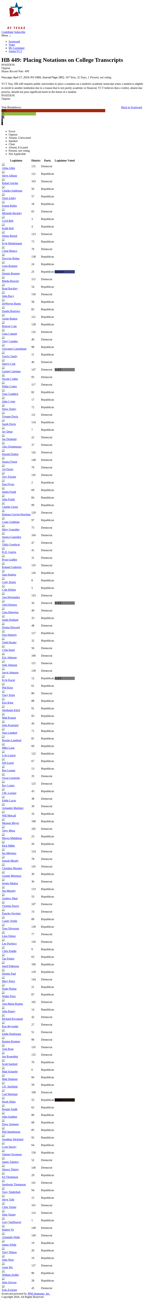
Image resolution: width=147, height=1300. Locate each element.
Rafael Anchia (10, 183)
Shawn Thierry (10, 1169)
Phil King (7, 687)
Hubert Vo (8, 1229)
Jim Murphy (9, 890)
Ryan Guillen (9, 559)
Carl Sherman (10, 1094)
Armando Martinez (12, 808)
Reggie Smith (9, 1109)
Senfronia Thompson (14, 1184)
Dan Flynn (8, 484)
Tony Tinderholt (11, 1192)
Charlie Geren (10, 506)
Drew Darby (9, 409)
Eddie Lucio (9, 800)
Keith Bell (8, 228)
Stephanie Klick (11, 710)
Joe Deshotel (9, 439)
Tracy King (8, 695)
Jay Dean (7, 431)
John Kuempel (10, 725)
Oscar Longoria (11, 777)
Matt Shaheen (10, 1079)
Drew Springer (10, 1124)
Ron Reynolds (10, 1026)
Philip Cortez (9, 386)
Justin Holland (10, 619)
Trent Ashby (9, 198)
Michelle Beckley (12, 213)
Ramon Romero (11, 1041)
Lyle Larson (9, 755)
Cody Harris (9, 582)
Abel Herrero (9, 604)
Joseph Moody (10, 860)
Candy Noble (9, 920)
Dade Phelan (9, 988)
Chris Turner (9, 1207)
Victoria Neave (10, 905)
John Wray (8, 1259)
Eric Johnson (9, 657)
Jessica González (11, 536)
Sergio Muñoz (10, 883)
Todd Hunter (9, 642)
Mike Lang (8, 747)
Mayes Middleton (12, 838)
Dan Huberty (9, 634)
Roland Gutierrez (12, 567)
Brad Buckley (10, 288)
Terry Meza (8, 830)
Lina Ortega (9, 936)
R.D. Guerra (9, 552)
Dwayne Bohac (11, 258)
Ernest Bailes (9, 205)
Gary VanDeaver (11, 1222)
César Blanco (9, 250)
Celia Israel (8, 649)
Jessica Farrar (9, 461)
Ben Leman (8, 770)
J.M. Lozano (9, 792)
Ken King (7, 702)
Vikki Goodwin (11, 544)
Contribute (7, 32)
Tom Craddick (10, 393)
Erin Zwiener (9, 1289)
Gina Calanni (9, 333)
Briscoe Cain (9, 326)
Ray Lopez (8, 785)
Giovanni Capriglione (14, 348)
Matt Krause (9, 717)
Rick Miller (8, 845)
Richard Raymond (12, 1018)
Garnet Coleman (11, 371)
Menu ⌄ (6, 35)
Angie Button (9, 318)
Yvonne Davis (10, 416)
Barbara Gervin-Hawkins (16, 514)
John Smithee (9, 1116)
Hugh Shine (9, 1101)
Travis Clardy (9, 356)
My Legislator (17, 47)
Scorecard (14, 41)
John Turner (9, 1214)
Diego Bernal (9, 235)
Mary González (11, 529)
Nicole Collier (10, 378)
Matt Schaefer (10, 1071)
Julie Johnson (9, 664)
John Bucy (8, 296)
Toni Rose (8, 1048)
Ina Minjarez (9, 853)
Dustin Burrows (11, 311)
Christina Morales (12, 868)
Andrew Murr (10, 898)
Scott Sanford (9, 1064)
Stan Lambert (9, 732)
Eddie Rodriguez (11, 1033)
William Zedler (10, 1274)
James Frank (9, 491)
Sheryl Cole (8, 363)
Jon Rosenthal (10, 1056)
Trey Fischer (9, 476)
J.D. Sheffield (10, 1086)
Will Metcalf (9, 815)
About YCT (15, 51)
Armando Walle (11, 1237)
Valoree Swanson (12, 1154)
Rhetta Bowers (10, 281)
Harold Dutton (10, 454)
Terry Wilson (9, 1252)
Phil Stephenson (11, 1131)
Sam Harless (9, 574)
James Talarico (10, 1161)
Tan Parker (8, 958)
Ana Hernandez (11, 597)
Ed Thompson (10, 1176)
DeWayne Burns (11, 303)
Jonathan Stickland (12, 1139)
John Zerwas (9, 1282)
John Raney (8, 1011)
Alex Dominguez (12, 446)
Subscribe (19, 32)
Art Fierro (7, 469)
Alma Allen (8, 168)
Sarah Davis (9, 424)
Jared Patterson (10, 966)
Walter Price (9, 996)
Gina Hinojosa (10, 612)
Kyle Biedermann (12, 243)
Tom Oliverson (10, 928)
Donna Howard (11, 627)
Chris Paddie (9, 951)
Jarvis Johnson (10, 672)
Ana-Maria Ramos (12, 1003)
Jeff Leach (8, 762)
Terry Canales (10, 341)
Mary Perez (8, 981)
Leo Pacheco (9, 943)
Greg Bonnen (9, 265)
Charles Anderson (12, 190)
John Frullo (8, 499)
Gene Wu (7, 1267)
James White (9, 1244)
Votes (12, 44)
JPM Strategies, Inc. (39, 1293)
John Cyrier (8, 401)
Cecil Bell (7, 220)
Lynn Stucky (9, 1146)
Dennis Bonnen (11, 273)
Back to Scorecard (131, 107)
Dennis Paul (9, 973)
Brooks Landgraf (11, 740)
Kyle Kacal (8, 680)
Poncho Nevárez (11, 913)
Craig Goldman (11, 521)
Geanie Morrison (11, 875)
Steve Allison (9, 175)
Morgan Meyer (10, 823)
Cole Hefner (9, 589)
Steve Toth (8, 1199)
